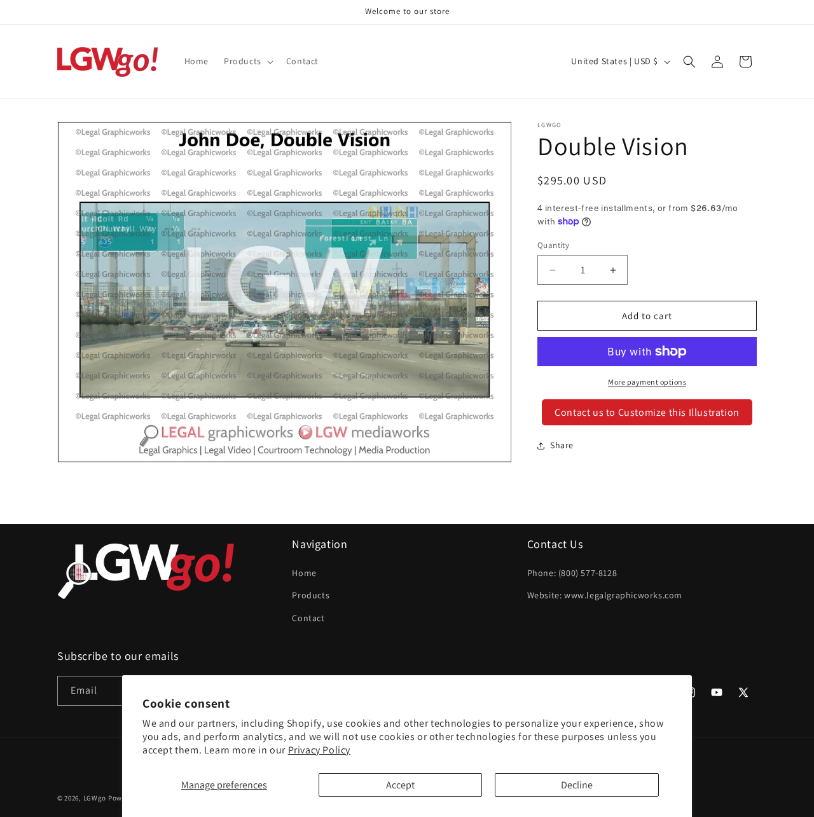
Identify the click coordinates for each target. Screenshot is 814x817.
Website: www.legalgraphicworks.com (604, 595)
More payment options (647, 382)
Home (304, 573)
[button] (247, 61)
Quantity (553, 245)
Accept (400, 785)
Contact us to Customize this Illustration (647, 412)
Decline (577, 785)
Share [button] (562, 445)
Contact (308, 618)
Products (310, 595)
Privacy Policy (319, 750)
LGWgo (95, 797)
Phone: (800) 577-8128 (572, 573)
